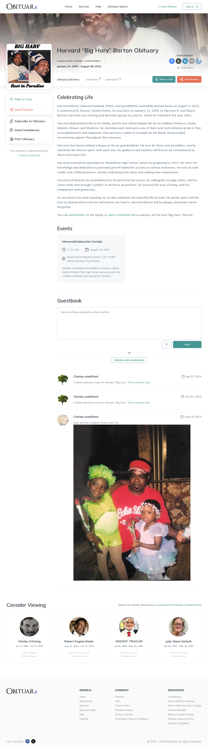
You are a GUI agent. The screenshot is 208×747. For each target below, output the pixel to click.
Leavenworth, (165, 604)
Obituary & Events (68, 79)
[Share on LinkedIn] (185, 61)
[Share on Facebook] (172, 61)
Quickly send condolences (129, 360)
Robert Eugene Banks (79, 641)
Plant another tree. (139, 382)
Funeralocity (174, 696)
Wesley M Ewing (29, 641)
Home (82, 696)
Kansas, (179, 604)
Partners (119, 696)
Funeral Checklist (177, 710)
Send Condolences (27, 130)
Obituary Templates (178, 723)
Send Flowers (192, 79)
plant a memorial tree (122, 215)
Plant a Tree (166, 79)
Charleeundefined (29, 155)
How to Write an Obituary (181, 701)
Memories (92, 79)
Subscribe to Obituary (30, 121)
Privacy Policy (122, 705)
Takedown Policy (124, 710)
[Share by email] (192, 61)
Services (84, 705)
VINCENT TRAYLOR (128, 641)
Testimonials (85, 701)
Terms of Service (124, 714)
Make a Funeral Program (181, 714)
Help (81, 714)
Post (187, 344)
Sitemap (83, 718)
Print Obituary (24, 139)
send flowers (77, 215)
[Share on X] (178, 61)
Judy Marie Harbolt (178, 641)
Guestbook (111, 79)
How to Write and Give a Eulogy (185, 705)
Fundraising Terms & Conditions (132, 718)
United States (193, 604)
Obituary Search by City (181, 718)
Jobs (117, 701)
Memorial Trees (87, 710)
